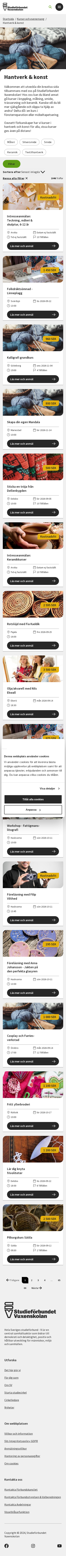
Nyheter (9, 1407)
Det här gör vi (12, 1370)
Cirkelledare (11, 1400)
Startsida (8, 19)
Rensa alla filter (13, 178)
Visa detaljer (47, 788)
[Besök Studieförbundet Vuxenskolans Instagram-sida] (33, 1547)
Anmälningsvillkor (15, 1448)
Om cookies (11, 1463)
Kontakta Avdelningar (17, 1504)
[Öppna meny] (59, 7)
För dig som (11, 1377)
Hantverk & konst (13, 23)
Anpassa (31, 809)
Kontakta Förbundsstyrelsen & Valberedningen (32, 1497)
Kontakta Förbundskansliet (21, 1489)
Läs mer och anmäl (21, 246)
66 (25, 1288)
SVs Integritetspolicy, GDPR (21, 1441)
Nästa (35, 1288)
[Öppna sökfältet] (50, 7)
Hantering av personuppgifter (22, 1456)
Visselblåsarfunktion (16, 1512)
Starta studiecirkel (15, 1392)
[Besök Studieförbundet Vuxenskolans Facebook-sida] (6, 1547)
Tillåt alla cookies (33, 799)
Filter (11, 164)
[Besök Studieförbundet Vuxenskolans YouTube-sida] (59, 1547)
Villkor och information (18, 1433)
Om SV (8, 1385)
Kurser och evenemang (30, 19)
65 (59, 1280)
